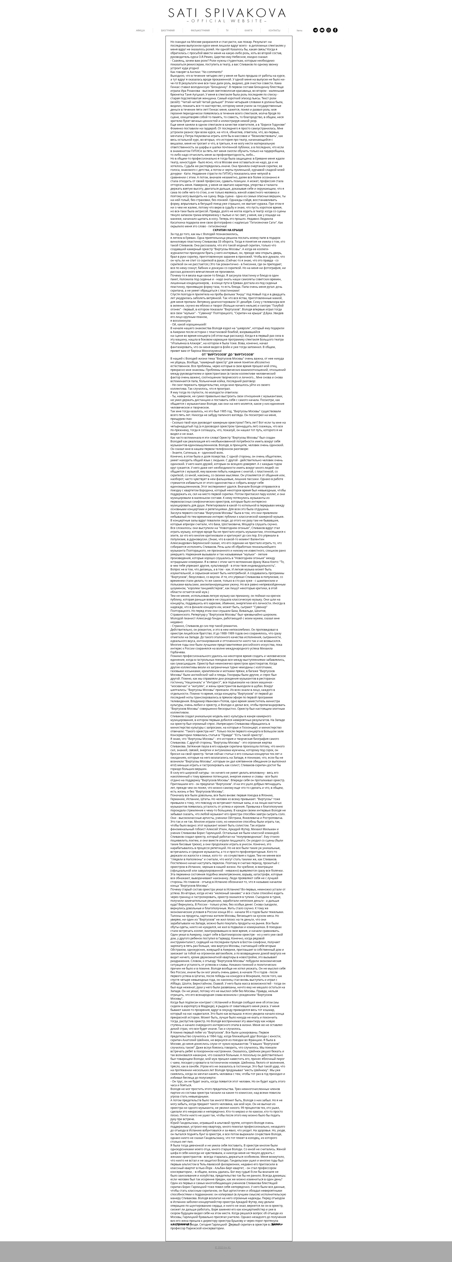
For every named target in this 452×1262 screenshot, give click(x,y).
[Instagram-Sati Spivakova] (328, 30)
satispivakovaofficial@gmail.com (192, 1254)
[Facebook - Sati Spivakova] (335, 30)
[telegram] (315, 30)
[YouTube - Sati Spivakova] (322, 30)
